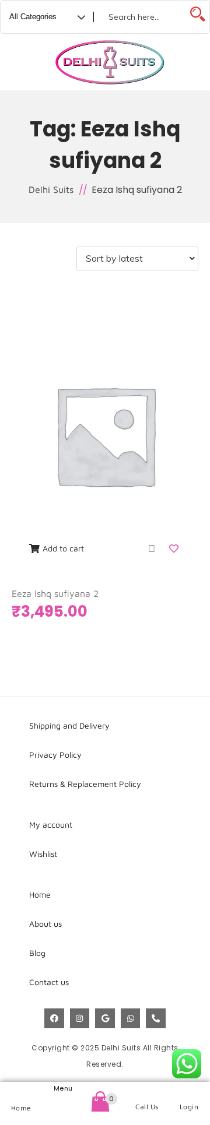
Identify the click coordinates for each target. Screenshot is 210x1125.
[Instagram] (80, 1018)
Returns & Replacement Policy (85, 784)
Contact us (49, 982)
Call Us (147, 1106)
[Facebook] (54, 1018)
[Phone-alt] (156, 1018)
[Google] (105, 1018)
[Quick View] (151, 548)
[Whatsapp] (131, 1018)
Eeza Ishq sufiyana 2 (55, 593)
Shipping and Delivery (69, 725)
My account (50, 824)
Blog (37, 953)
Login (189, 1106)
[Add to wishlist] (175, 548)
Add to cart (63, 548)
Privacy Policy (55, 755)
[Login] (189, 1092)
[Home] (21, 1092)
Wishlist (43, 854)
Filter (45, 258)
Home (21, 1107)
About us (45, 924)
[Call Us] (147, 1092)
